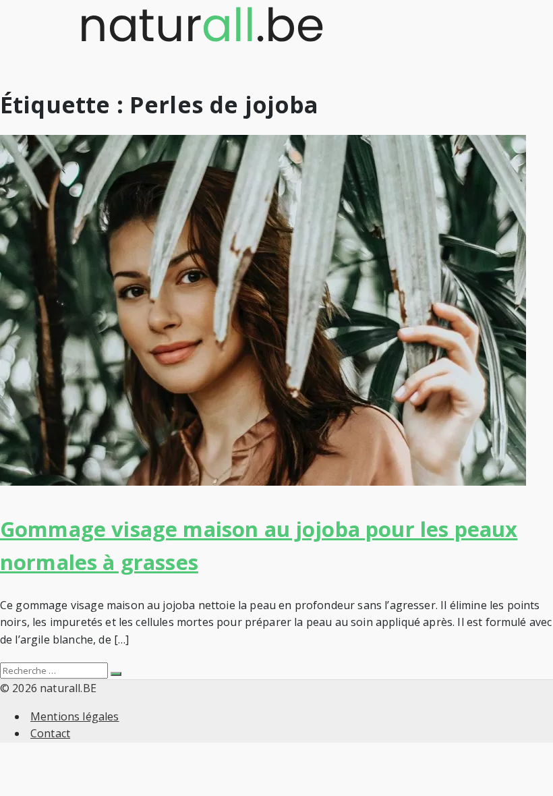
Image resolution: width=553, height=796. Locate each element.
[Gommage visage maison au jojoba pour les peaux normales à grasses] (263, 481)
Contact (50, 733)
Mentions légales (74, 716)
